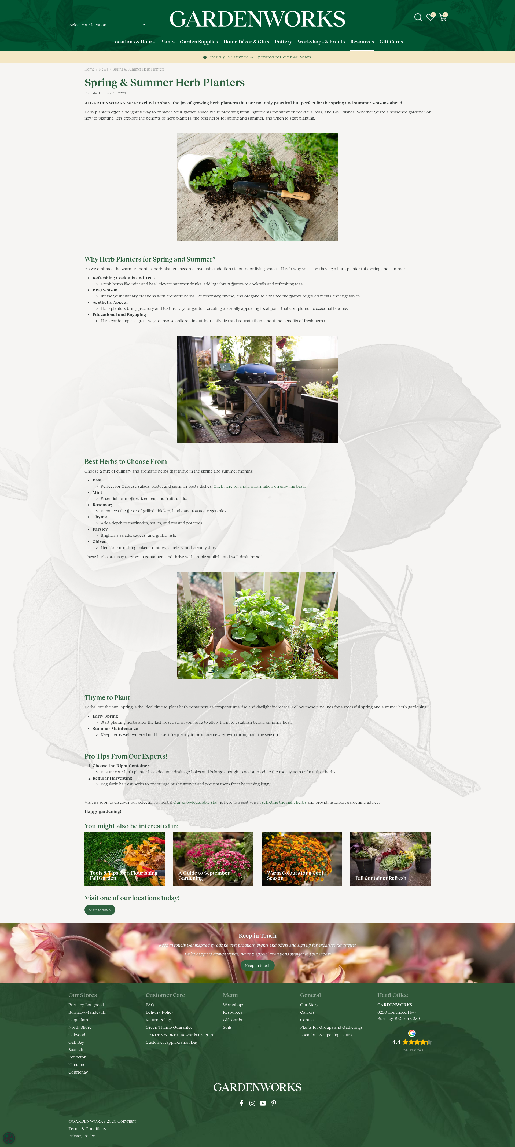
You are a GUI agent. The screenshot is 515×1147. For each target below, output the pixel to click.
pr (274, 1103)
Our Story (309, 1004)
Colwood (76, 1034)
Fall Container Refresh (381, 878)
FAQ (150, 1004)
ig (252, 1103)
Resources (232, 1011)
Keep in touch (258, 965)
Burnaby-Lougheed (86, 1004)
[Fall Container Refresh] (390, 859)
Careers (307, 1011)
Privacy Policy (81, 1135)
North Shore (79, 1027)
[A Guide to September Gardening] (213, 859)
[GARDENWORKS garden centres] (257, 19)
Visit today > (100, 909)
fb (241, 1103)
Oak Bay (76, 1042)
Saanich (75, 1049)
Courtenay (78, 1071)
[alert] (9, 1138)
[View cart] (443, 17)
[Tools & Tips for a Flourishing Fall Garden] (124, 859)
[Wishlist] (430, 17)
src (418, 17)
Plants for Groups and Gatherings (331, 1027)
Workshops (233, 1004)
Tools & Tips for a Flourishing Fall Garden (123, 875)
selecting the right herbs (284, 801)
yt (263, 1103)
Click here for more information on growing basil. (260, 485)
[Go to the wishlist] (430, 17)
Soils (227, 1027)
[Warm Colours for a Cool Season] (302, 859)
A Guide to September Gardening (204, 875)
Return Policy (158, 1019)
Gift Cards (232, 1019)
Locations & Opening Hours (326, 1034)
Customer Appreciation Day (172, 1042)
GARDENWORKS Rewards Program (180, 1034)
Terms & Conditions (87, 1128)
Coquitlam (78, 1019)
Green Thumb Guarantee (169, 1027)
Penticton (77, 1056)
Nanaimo (77, 1064)
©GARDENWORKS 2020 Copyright (102, 1120)
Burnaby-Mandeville (87, 1011)
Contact (307, 1019)
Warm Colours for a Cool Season (295, 875)
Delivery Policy (159, 1011)
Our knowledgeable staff (196, 801)
